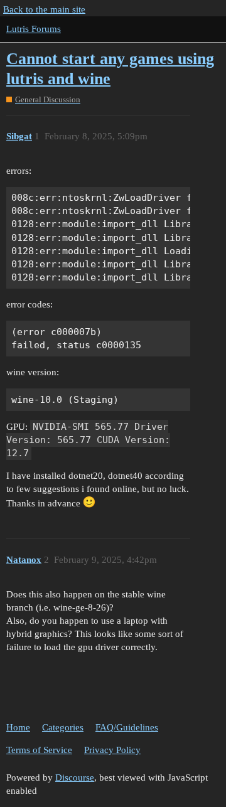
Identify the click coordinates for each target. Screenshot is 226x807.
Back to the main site (44, 9)
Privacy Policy (112, 750)
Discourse (74, 777)
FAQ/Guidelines (126, 727)
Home (18, 727)
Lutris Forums (33, 29)
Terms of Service (39, 750)
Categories (62, 727)
